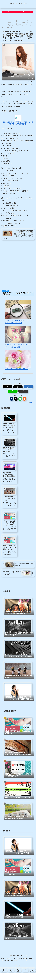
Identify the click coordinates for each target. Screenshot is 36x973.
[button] (23, 391)
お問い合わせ (18, 965)
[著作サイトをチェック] (12, 399)
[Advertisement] (18, 266)
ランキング (16, 379)
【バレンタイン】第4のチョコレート (16, 369)
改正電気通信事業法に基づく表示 (27, 959)
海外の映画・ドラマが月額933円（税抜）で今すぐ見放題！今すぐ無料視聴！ (18, 123)
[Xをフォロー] (16, 399)
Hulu (4, 379)
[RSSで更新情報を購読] (24, 399)
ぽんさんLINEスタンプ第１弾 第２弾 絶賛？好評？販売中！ (9, 960)
